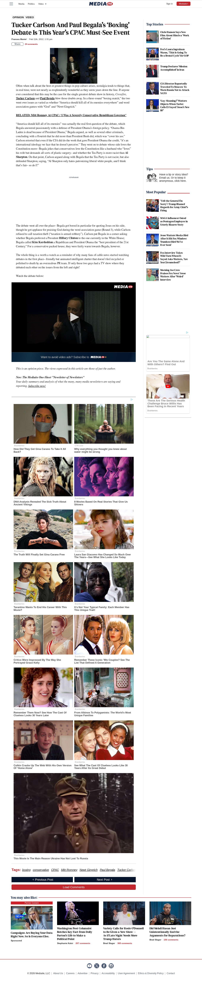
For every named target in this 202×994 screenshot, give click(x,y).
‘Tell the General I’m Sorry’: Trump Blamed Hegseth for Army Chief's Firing (174, 205)
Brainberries (19, 446)
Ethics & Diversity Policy (151, 973)
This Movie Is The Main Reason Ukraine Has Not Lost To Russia (51, 858)
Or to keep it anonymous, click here (172, 179)
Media (21, 4)
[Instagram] (111, 965)
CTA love (79, 446)
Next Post (103, 879)
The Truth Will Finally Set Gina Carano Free (39, 554)
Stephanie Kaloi (65, 943)
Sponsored (16, 940)
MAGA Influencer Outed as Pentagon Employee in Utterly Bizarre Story (174, 221)
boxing (26, 869)
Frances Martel (19, 39)
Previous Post (44, 879)
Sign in (169, 4)
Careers (70, 973)
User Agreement (126, 973)
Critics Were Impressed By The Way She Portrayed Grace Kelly (37, 661)
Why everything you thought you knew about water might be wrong (100, 450)
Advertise (83, 973)
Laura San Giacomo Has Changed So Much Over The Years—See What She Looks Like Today (102, 556)
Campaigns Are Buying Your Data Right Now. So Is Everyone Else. (31, 934)
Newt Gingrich (89, 869)
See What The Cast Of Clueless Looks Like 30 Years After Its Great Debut (101, 767)
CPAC (55, 869)
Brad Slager (109, 943)
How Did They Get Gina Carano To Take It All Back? (40, 450)
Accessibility (108, 973)
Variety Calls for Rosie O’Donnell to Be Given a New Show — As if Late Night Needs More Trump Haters (123, 933)
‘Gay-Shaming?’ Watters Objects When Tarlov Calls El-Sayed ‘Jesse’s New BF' (175, 105)
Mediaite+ (183, 4)
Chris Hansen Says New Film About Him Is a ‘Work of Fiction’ (174, 35)
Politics (31, 4)
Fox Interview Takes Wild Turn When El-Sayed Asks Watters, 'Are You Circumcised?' (174, 257)
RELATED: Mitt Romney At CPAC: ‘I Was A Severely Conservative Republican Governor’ (71, 115)
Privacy (94, 973)
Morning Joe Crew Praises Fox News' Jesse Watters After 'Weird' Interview (173, 274)
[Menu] (13, 4)
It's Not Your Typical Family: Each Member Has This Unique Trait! (101, 608)
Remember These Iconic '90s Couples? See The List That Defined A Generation (102, 661)
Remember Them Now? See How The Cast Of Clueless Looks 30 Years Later (40, 714)
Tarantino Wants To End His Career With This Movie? (40, 608)
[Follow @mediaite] (96, 965)
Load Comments (74, 887)
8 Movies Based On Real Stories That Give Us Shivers (101, 503)
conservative (41, 869)
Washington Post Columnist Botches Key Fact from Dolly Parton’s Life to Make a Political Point (74, 933)
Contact (171, 973)
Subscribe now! (37, 386)
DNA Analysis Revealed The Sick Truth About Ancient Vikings (40, 503)
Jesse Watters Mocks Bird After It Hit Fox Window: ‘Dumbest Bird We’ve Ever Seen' (174, 240)
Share (17, 44)
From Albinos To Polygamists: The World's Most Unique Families (102, 714)
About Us (58, 973)
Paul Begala (47, 98)
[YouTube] (89, 965)
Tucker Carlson (25, 98)
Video (42, 4)
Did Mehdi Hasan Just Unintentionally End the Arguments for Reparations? (167, 931)
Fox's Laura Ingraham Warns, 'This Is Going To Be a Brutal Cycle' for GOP (174, 52)
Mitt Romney (69, 869)
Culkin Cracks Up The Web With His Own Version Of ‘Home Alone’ (42, 767)
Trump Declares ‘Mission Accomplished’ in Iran (173, 68)
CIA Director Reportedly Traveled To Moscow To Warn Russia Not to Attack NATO (174, 88)
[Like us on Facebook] (104, 965)
